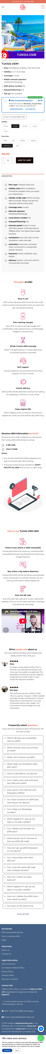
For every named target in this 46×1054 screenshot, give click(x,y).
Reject (17, 1050)
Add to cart (24, 160)
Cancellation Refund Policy (13, 968)
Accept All (7, 1050)
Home (4, 60)
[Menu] (3, 7)
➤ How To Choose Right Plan (14, 117)
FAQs (4, 940)
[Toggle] (5, 738)
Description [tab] (7, 176)
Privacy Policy (7, 971)
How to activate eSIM (11, 936)
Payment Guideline (10, 979)
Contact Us (6, 954)
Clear (42, 120)
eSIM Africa (14, 60)
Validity (4, 122)
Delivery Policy (8, 975)
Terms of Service (9, 964)
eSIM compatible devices (12, 932)
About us (5, 950)
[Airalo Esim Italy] (23, 7)
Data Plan (5, 136)
